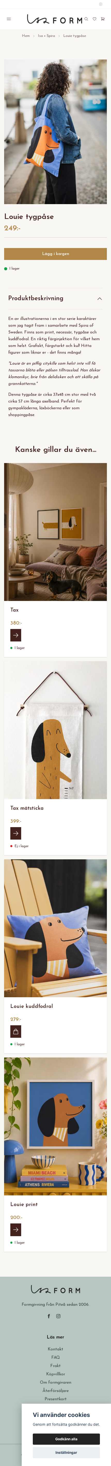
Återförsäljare (56, 1391)
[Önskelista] (94, 19)
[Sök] (86, 19)
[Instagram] (58, 1316)
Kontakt (55, 1349)
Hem (26, 36)
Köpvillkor (55, 1374)
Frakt (55, 1366)
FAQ (55, 1358)
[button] (98, 134)
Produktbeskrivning (36, 299)
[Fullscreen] (55, 131)
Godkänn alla (66, 1439)
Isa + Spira (46, 36)
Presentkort (56, 1399)
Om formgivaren (55, 1383)
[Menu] (8, 19)
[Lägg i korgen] (15, 1031)
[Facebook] (49, 1316)
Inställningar (66, 1452)
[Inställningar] (101, 4)
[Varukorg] (103, 19)
